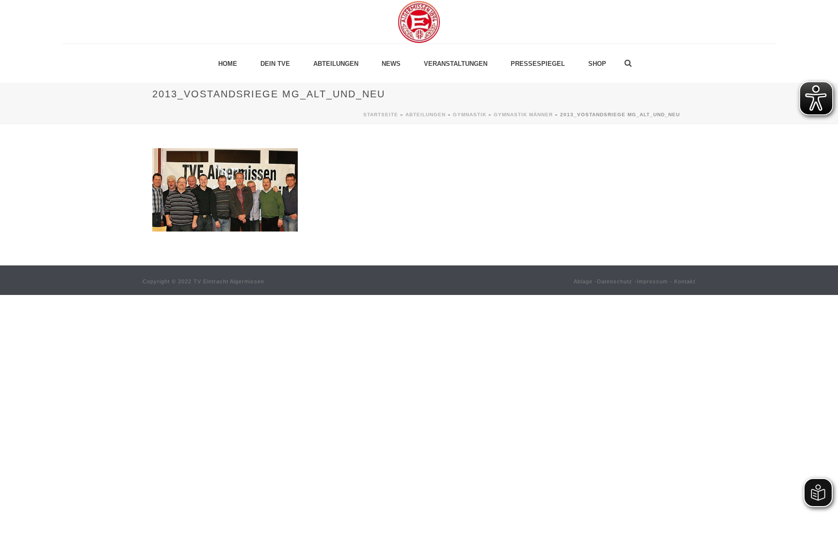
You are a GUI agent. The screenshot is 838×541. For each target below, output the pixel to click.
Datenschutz (614, 281)
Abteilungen (335, 63)
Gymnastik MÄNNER (523, 114)
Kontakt (684, 281)
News (391, 63)
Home (227, 63)
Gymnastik (469, 114)
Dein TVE (275, 63)
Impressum (652, 281)
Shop (597, 63)
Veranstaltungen (455, 63)
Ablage (583, 281)
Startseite (380, 114)
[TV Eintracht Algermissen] (419, 22)
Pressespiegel (538, 63)
